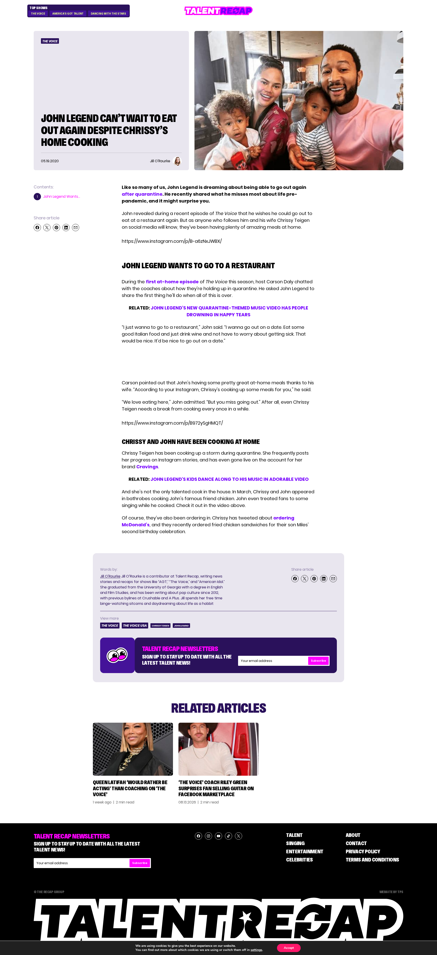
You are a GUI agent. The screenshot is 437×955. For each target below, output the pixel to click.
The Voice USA (135, 625)
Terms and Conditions (372, 859)
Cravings (147, 467)
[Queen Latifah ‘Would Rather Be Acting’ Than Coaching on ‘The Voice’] (133, 749)
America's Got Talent (68, 13)
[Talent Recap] (218, 10)
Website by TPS (391, 892)
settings (256, 950)
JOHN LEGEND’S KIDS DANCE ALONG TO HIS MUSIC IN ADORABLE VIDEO (229, 479)
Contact (356, 843)
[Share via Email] (75, 227)
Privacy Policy (363, 851)
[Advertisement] (218, 362)
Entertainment (304, 851)
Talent (294, 835)
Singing (295, 843)
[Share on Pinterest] (56, 227)
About (353, 835)
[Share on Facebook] (37, 227)
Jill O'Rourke (110, 576)
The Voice (38, 13)
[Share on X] (47, 227)
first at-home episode (172, 282)
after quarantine (142, 194)
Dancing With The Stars (108, 13)
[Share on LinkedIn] (66, 227)
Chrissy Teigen (160, 625)
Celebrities (299, 859)
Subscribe (318, 661)
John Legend (181, 625)
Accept (289, 948)
